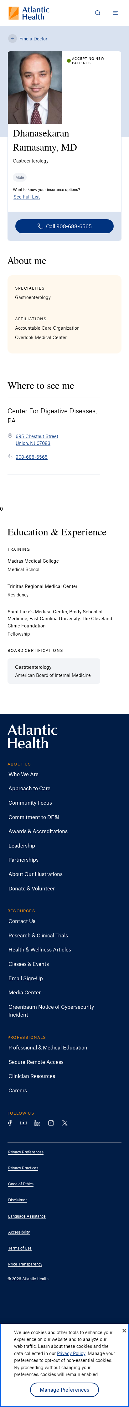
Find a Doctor (33, 38)
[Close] (124, 1330)
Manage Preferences (65, 1389)
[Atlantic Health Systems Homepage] (29, 13)
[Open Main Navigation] (115, 13)
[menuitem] (60, 774)
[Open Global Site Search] (97, 13)
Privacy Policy (71, 1353)
